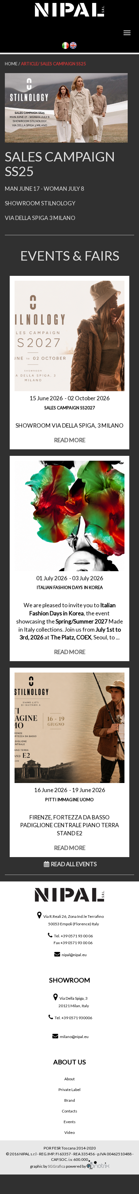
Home (11, 63)
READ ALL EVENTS (74, 864)
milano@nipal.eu (74, 1036)
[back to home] (69, 899)
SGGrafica (56, 1166)
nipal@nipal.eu (74, 954)
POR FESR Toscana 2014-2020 (70, 1148)
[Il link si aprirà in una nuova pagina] (98, 1166)
